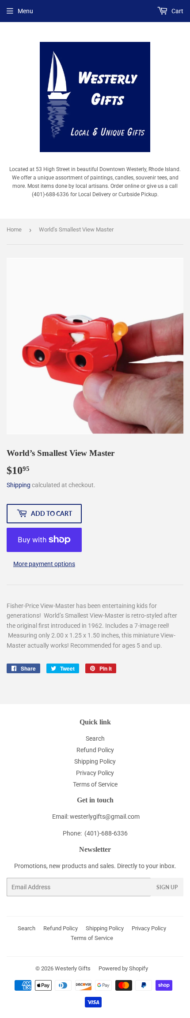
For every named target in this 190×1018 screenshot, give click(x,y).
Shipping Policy (95, 761)
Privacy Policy (95, 772)
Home (14, 229)
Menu (25, 11)
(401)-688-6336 (106, 833)
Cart (176, 11)
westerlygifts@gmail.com (105, 816)
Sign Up (167, 887)
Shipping (18, 484)
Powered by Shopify (123, 968)
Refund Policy (95, 749)
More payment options (44, 563)
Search (95, 738)
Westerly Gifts (73, 968)
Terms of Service (95, 784)
